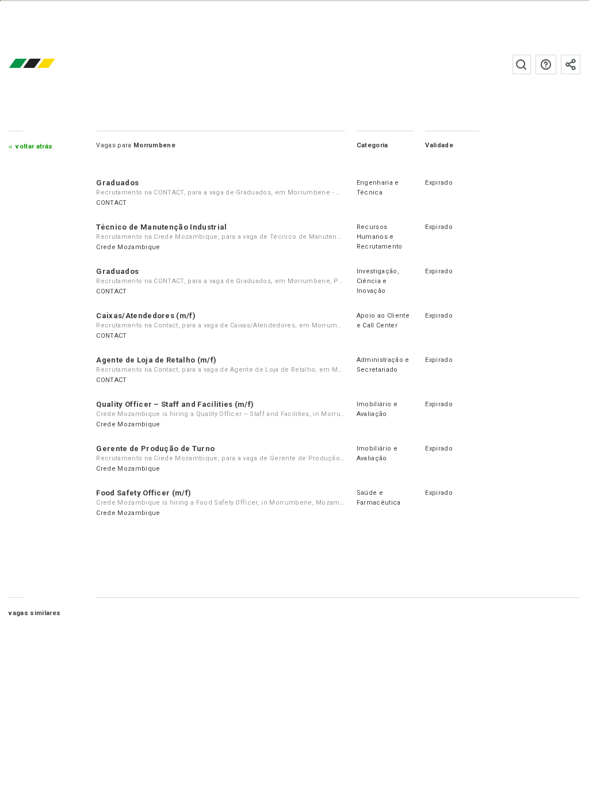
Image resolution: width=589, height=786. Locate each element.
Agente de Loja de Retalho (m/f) (156, 360)
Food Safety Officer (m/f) (143, 493)
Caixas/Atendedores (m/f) (146, 315)
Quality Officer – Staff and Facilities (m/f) (175, 404)
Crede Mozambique (128, 247)
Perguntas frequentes (546, 64)
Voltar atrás (34, 146)
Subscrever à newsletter (570, 64)
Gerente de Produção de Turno (155, 448)
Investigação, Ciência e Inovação (378, 281)
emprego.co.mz (49, 64)
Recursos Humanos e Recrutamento (380, 236)
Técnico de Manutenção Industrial (161, 227)
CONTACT (111, 203)
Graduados (117, 182)
